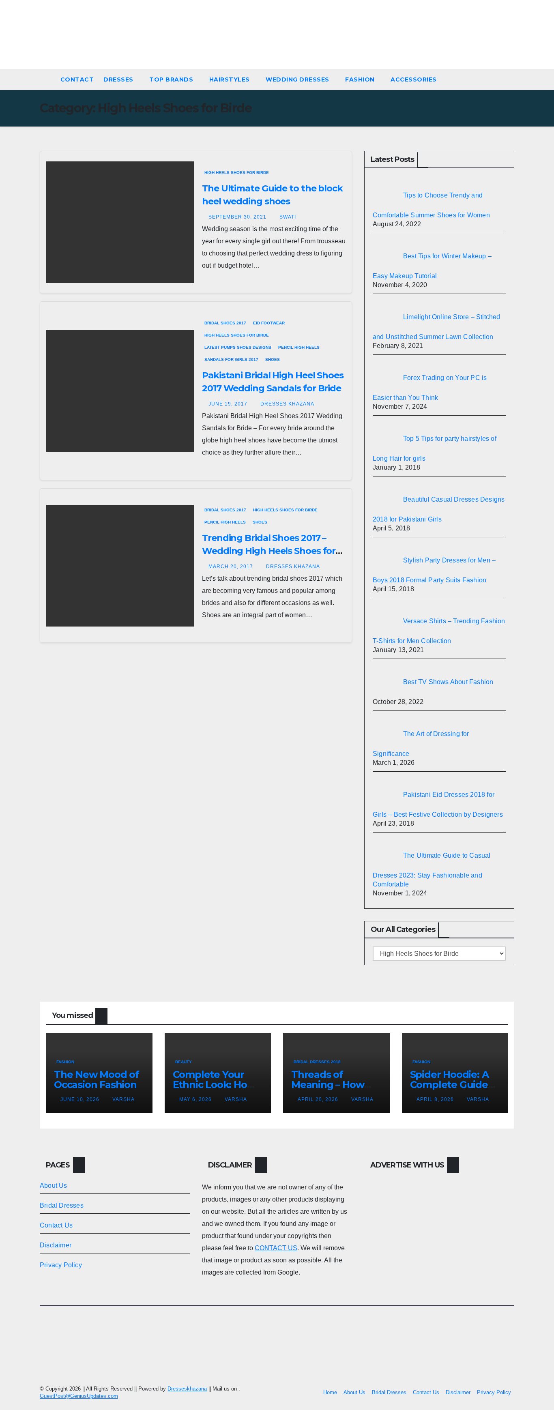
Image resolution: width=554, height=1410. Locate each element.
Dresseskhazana (187, 1389)
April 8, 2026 (436, 1099)
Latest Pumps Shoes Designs (237, 347)
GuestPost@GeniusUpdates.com (79, 1396)
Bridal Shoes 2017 (225, 323)
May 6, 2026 (196, 1099)
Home (330, 1392)
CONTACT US (276, 1248)
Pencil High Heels (299, 347)
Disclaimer (55, 1245)
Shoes (272, 359)
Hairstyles (230, 79)
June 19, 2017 (228, 404)
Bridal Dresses (62, 1205)
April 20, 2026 (319, 1099)
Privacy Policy (61, 1265)
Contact (77, 79)
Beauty (183, 1062)
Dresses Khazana (287, 404)
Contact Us (56, 1225)
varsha (123, 1099)
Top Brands (172, 79)
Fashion (360, 79)
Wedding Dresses (298, 79)
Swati (287, 217)
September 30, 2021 (238, 217)
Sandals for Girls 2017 (231, 359)
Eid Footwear (269, 323)
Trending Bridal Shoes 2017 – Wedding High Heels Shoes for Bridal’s (268, 550)
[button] (511, 79)
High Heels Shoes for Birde (236, 172)
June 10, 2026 (80, 1099)
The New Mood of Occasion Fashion (96, 1079)
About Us (53, 1185)
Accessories (414, 79)
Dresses (119, 79)
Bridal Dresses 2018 (317, 1062)
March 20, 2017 (231, 566)
